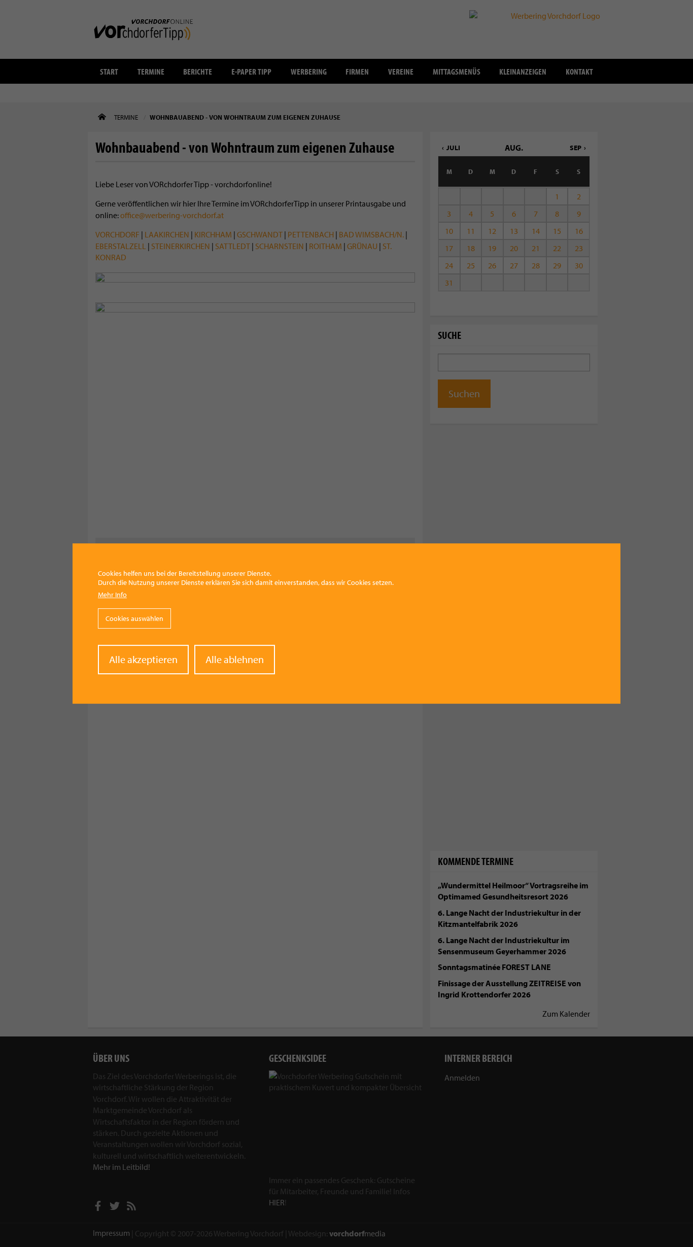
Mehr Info (112, 595)
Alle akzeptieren (143, 659)
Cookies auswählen (134, 618)
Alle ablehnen (234, 659)
